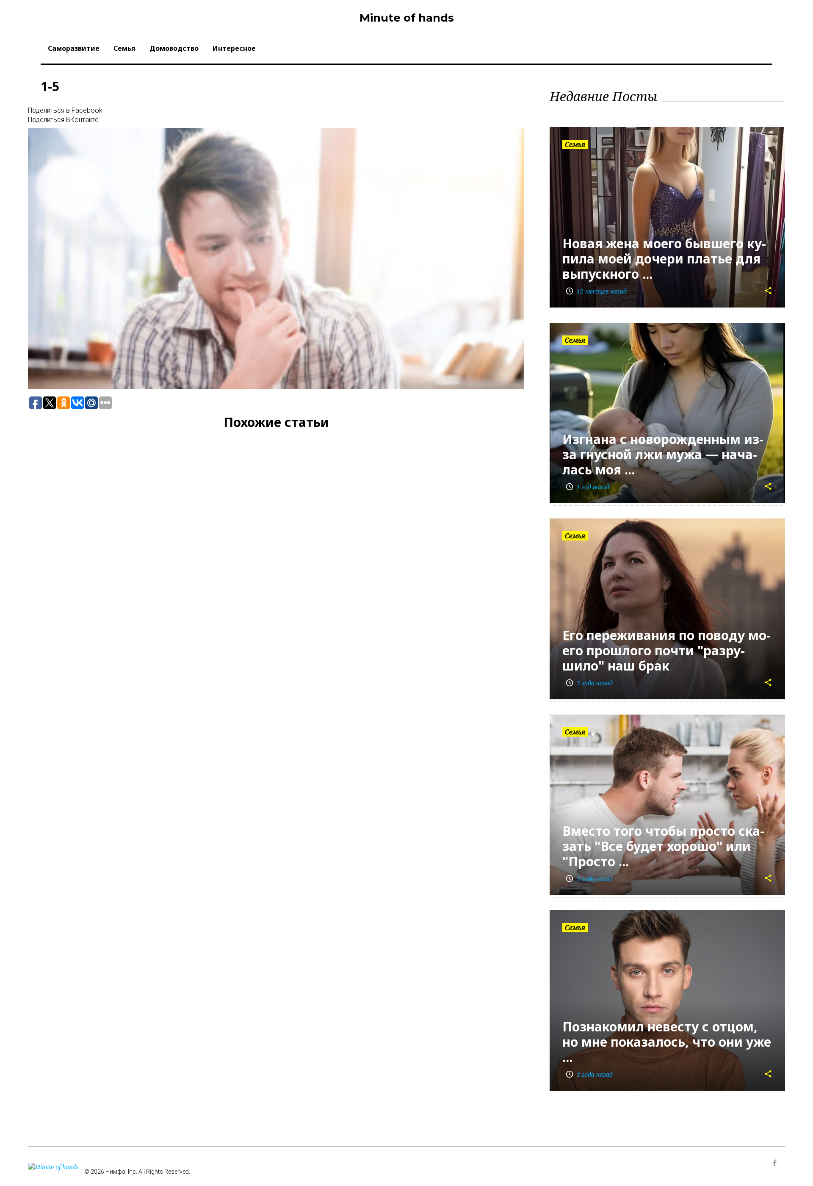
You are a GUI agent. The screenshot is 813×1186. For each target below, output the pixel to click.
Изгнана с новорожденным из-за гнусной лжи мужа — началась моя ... (662, 454)
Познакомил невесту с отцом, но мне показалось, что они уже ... (666, 1042)
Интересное (234, 48)
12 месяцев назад (596, 291)
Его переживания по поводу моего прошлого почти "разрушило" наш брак (666, 650)
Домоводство (174, 48)
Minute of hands (406, 18)
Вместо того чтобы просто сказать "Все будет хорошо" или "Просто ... (663, 846)
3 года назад (589, 683)
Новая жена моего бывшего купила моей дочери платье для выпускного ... (664, 259)
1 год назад (587, 487)
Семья (124, 48)
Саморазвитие (74, 48)
